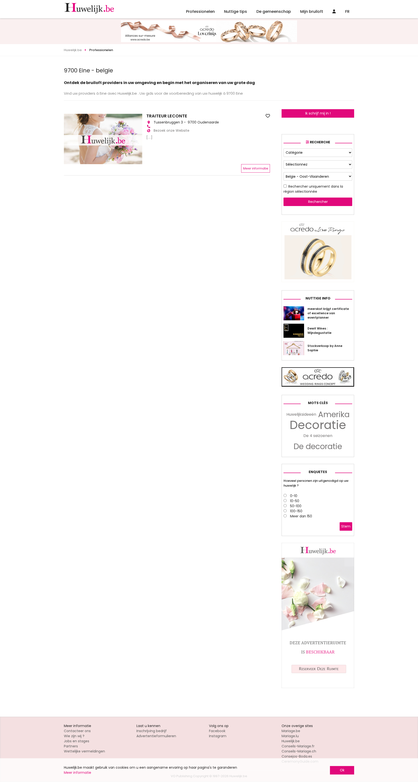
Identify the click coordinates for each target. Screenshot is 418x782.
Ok (342, 770)
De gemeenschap (273, 11)
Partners (71, 746)
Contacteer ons (77, 730)
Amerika (334, 414)
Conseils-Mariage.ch (299, 751)
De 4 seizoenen (317, 435)
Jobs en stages (76, 741)
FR (347, 11)
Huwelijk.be (291, 741)
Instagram (217, 736)
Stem (346, 526)
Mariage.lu (290, 736)
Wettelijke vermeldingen (84, 751)
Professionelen (200, 11)
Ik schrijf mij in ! (318, 113)
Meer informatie (255, 168)
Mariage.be (291, 730)
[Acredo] (318, 280)
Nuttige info (318, 298)
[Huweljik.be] (318, 686)
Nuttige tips (235, 11)
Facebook (217, 730)
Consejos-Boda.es (297, 756)
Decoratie (318, 425)
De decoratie (318, 446)
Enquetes (318, 471)
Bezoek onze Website (171, 130)
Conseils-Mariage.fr (298, 746)
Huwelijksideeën (301, 414)
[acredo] (209, 40)
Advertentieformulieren (156, 736)
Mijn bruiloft (311, 11)
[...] (149, 137)
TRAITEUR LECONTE (166, 116)
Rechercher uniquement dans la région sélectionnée (313, 189)
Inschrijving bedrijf (151, 730)
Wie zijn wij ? (74, 736)
